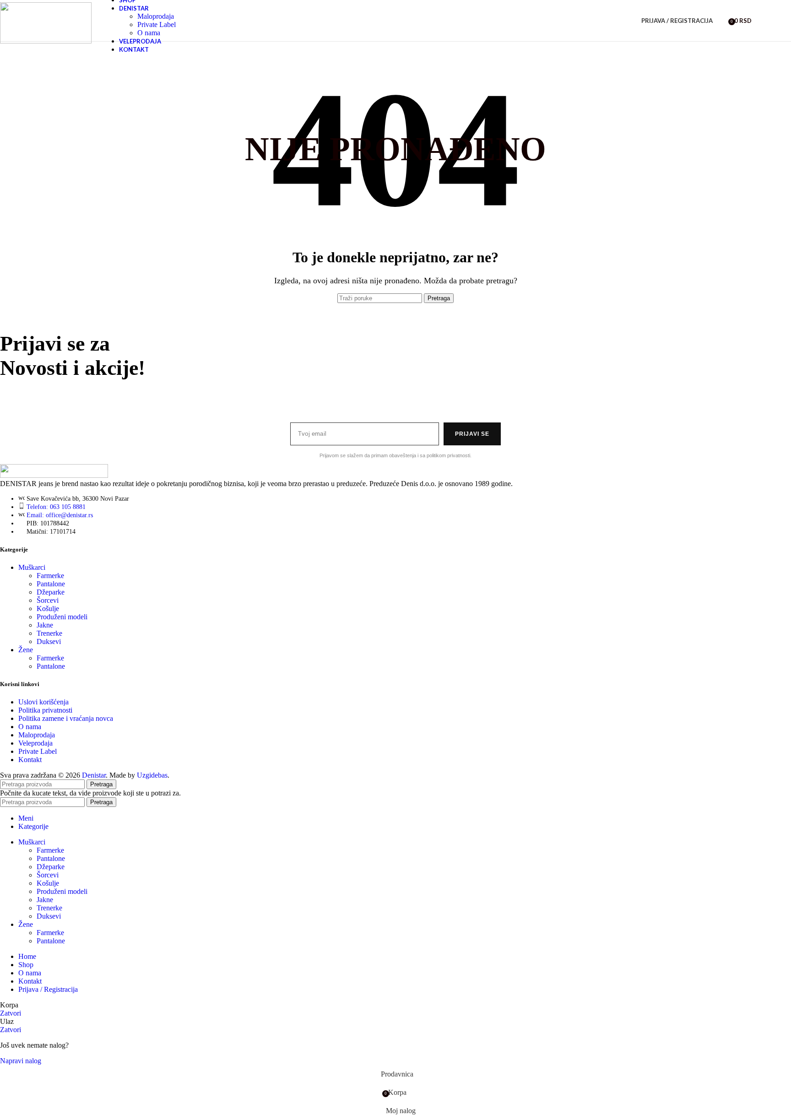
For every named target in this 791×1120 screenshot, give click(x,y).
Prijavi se (472, 434)
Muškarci (31, 567)
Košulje (48, 608)
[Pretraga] (721, 20)
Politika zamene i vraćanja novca (65, 718)
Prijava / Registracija (48, 989)
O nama (148, 33)
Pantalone (51, 584)
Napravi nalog (20, 1061)
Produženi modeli (62, 617)
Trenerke (49, 633)
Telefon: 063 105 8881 (56, 506)
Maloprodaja (155, 16)
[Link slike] (54, 475)
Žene (25, 650)
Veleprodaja (35, 743)
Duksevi (49, 641)
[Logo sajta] (46, 41)
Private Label (156, 24)
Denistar (94, 775)
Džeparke (51, 592)
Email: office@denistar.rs (60, 515)
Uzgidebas (152, 775)
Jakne (45, 625)
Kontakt (30, 759)
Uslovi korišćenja (43, 702)
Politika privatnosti (45, 710)
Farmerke (50, 575)
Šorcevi (48, 600)
